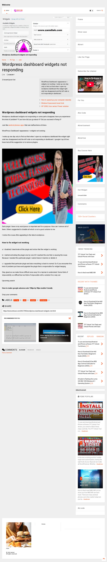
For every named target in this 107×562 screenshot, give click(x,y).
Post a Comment (7, 352)
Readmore (85, 431)
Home (4, 60)
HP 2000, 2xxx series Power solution (55, 106)
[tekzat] (18, 11)
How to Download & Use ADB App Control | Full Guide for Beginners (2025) (93, 315)
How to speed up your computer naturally (56, 100)
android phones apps (16, 125)
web (20, 60)
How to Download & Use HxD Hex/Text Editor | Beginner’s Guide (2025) (93, 303)
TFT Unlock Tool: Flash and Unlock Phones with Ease (88, 450)
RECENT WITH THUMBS (87, 282)
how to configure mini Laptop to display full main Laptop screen (18, 336)
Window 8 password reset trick (52, 103)
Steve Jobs (97, 240)
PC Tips (12, 60)
